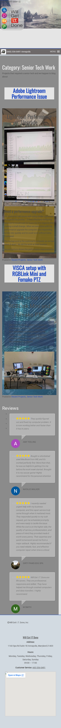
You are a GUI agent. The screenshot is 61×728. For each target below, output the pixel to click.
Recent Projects (18, 260)
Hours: (31, 652)
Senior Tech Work (35, 260)
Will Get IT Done (30, 637)
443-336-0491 (38, 667)
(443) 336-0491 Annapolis (18, 51)
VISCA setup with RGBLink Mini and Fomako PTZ (29, 273)
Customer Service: (23, 667)
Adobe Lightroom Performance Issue (29, 93)
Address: (30, 642)
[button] (53, 51)
